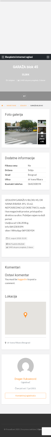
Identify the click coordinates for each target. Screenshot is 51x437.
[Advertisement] (25, 27)
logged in (22, 279)
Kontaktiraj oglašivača (25, 395)
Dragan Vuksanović (26, 378)
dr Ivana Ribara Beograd (18, 342)
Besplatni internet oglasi (19, 56)
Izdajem (11, 80)
